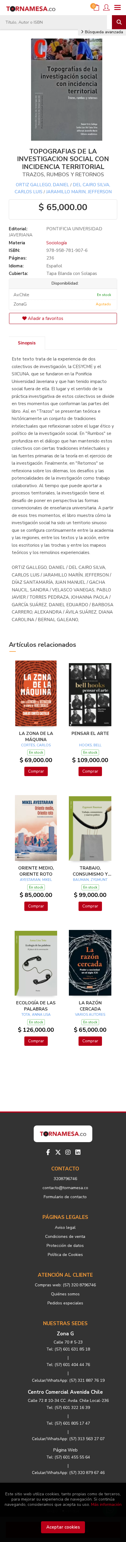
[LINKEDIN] (78, 1152)
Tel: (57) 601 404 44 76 (68, 1364)
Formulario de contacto (65, 1197)
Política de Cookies (65, 1254)
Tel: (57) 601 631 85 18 (68, 1349)
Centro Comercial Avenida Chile (65, 1392)
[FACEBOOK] (48, 1152)
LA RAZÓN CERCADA (90, 1006)
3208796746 (65, 1179)
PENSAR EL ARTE (90, 733)
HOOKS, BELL (90, 745)
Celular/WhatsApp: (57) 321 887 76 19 (68, 1380)
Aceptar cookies (63, 1527)
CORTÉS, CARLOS (36, 745)
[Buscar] (119, 22)
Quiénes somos (65, 1294)
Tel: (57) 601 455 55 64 (68, 1457)
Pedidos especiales (65, 1303)
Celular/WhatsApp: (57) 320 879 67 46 (68, 1472)
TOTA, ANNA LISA (36, 1014)
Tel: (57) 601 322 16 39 (68, 1407)
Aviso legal (65, 1227)
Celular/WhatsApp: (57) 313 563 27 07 (68, 1439)
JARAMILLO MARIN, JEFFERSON (79, 192)
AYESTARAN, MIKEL (36, 879)
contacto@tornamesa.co (65, 1188)
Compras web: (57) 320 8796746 (65, 1285)
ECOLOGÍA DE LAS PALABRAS (36, 1006)
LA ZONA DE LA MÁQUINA (36, 736)
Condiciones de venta (65, 1236)
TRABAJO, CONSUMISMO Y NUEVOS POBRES (90, 871)
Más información (106, 1504)
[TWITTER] (58, 1152)
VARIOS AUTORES (90, 1014)
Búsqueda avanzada (103, 32)
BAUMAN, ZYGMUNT (90, 879)
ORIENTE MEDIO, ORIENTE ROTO (36, 871)
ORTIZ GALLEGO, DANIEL (42, 185)
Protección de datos (65, 1245)
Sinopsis (27, 343)
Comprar (36, 771)
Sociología (56, 243)
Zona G (65, 1333)
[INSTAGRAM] (68, 1152)
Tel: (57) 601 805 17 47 (68, 1423)
